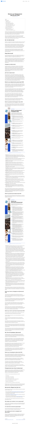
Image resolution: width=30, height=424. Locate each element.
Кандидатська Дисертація (8, 21)
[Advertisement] (15, 8)
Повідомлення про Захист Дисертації (8, 27)
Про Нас (26, 1)
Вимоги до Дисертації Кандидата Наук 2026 (10, 23)
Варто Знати (17, 16)
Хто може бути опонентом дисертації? (9, 29)
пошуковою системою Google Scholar (14, 394)
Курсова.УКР (13, 423)
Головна (24, 1)
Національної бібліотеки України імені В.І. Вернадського (18, 391)
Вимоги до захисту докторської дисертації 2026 (10, 25)
